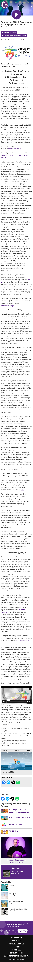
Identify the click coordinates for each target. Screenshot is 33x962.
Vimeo (25, 155)
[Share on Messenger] (8, 782)
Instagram (18, 155)
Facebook (4, 155)
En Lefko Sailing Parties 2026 (19, 817)
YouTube (4, 158)
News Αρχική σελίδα (10, 32)
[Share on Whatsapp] (18, 782)
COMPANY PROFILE (16, 953)
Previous (4, 750)
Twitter (11, 155)
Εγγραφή (22, 931)
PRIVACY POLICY (16, 938)
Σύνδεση (11, 931)
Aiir (23, 959)
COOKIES (16, 947)
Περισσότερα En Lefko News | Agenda (15, 35)
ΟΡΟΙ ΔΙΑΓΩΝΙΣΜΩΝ (16, 944)
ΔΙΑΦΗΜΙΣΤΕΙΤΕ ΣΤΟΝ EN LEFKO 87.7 (16, 956)
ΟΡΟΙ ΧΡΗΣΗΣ (16, 941)
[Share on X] (13, 782)
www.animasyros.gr (14, 149)
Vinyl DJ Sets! (13, 831)
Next (28, 750)
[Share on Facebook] (4, 782)
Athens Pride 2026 (15, 824)
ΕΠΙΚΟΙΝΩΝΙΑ (16, 950)
